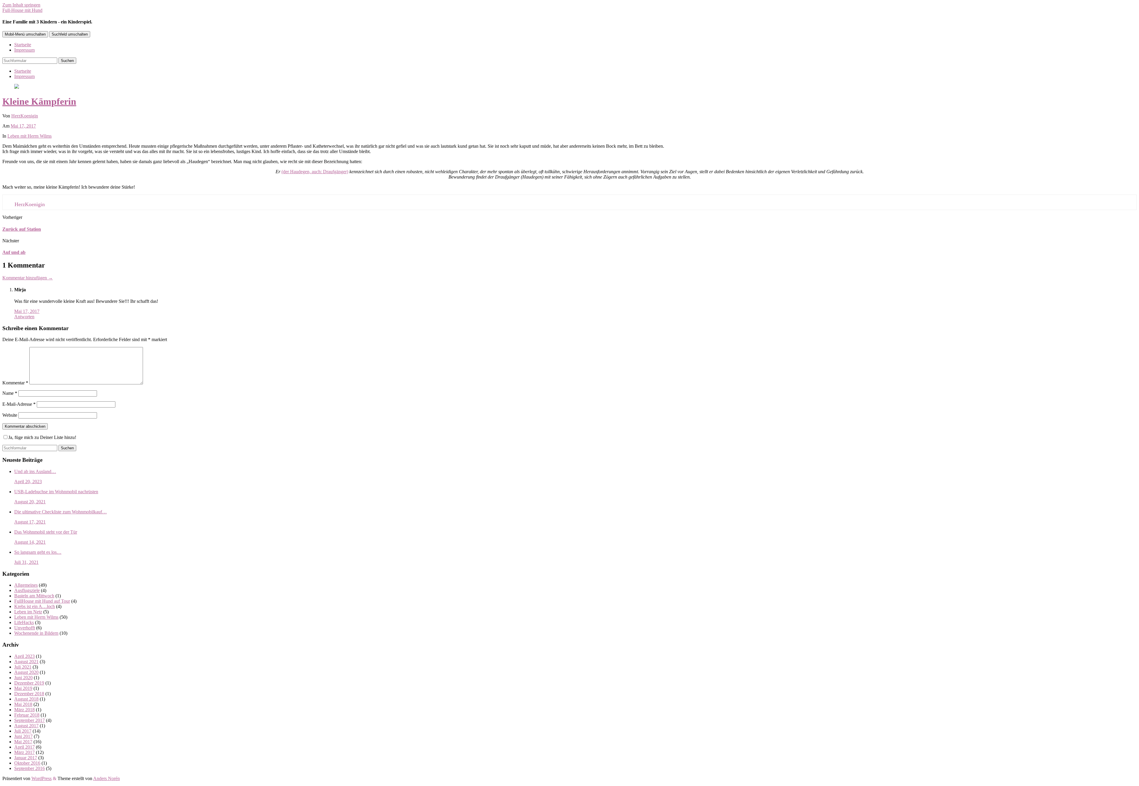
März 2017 (24, 752)
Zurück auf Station (21, 229)
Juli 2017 (22, 731)
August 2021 (26, 661)
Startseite (22, 44)
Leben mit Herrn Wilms (29, 136)
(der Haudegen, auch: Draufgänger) (314, 171)
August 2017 (26, 725)
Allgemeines (26, 585)
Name (9, 393)
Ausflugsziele (27, 590)
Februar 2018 (26, 714)
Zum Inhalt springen (21, 4)
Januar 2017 (25, 757)
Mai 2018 (23, 704)
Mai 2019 (23, 688)
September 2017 (29, 720)
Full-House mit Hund (22, 10)
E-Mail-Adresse (19, 404)
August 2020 (26, 672)
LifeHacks (24, 622)
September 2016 (29, 768)
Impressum (24, 49)
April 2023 (24, 656)
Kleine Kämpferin (39, 101)
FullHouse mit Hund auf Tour (42, 601)
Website (9, 415)
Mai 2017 (23, 741)
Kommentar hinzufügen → (27, 277)
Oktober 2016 (27, 763)
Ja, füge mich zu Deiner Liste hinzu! (42, 437)
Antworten (24, 316)
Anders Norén (106, 778)
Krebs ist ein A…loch (34, 606)
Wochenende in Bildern (36, 633)
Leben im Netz (28, 611)
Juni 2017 (23, 736)
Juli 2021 (22, 666)
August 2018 (26, 698)
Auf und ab (14, 252)
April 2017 (24, 747)
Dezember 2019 (29, 682)
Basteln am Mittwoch (34, 595)
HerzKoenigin (24, 115)
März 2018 (24, 709)
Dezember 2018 (29, 693)
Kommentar (15, 382)
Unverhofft (24, 627)
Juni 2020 (23, 677)
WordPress (41, 778)
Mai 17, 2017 (23, 125)
